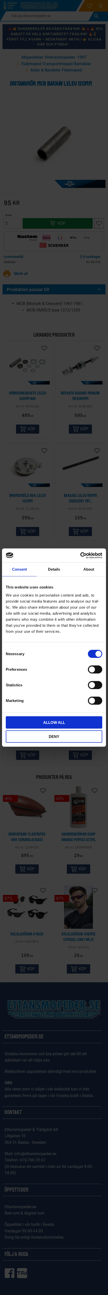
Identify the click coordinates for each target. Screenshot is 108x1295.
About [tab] (88, 569)
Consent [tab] (19, 569)
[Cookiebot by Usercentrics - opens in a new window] (80, 555)
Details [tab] (54, 569)
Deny (54, 736)
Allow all (54, 722)
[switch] (95, 669)
